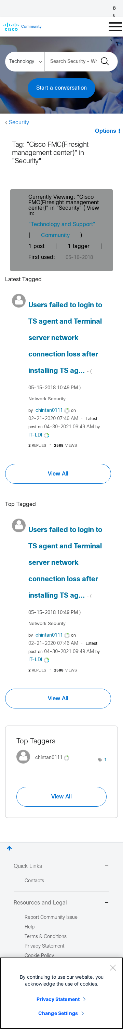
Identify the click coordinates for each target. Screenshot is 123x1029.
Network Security (47, 399)
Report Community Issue (51, 917)
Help (30, 927)
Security (19, 122)
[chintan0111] (45, 765)
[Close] (112, 967)
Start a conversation (61, 88)
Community (55, 235)
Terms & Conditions (46, 937)
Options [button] (105, 131)
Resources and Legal (40, 903)
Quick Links (28, 866)
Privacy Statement (58, 999)
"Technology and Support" (61, 224)
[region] (61, 993)
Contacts (34, 881)
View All (58, 474)
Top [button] (9, 848)
